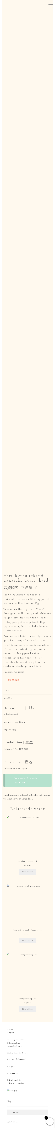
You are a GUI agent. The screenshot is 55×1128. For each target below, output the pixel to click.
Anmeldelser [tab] (8, 698)
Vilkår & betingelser (15, 1083)
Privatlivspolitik (14, 1080)
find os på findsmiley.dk (17, 1059)
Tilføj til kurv (27, 871)
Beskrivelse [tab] (8, 690)
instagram (11, 1066)
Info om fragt (12, 1073)
